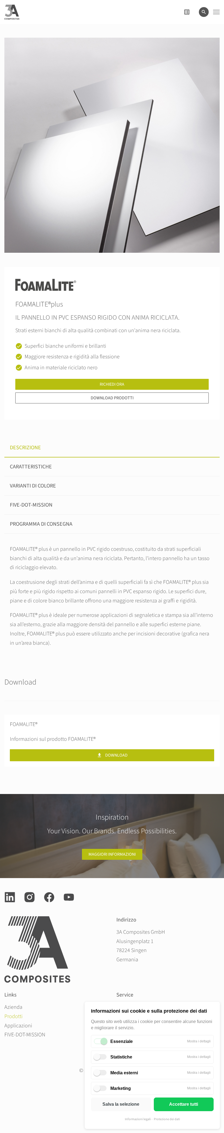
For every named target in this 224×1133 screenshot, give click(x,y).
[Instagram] (29, 897)
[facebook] (49, 897)
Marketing (120, 1088)
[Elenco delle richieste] (187, 12)
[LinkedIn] (9, 897)
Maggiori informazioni (112, 854)
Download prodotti (112, 398)
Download (116, 755)
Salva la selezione (120, 1104)
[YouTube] (68, 897)
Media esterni (124, 1072)
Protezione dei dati (167, 1119)
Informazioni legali (138, 1119)
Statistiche (121, 1057)
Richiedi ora (112, 384)
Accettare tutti (183, 1104)
